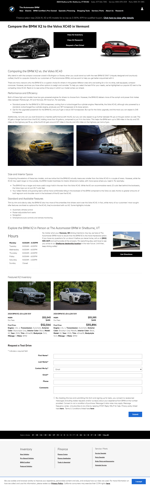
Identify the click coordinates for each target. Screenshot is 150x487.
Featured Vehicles (26, 466)
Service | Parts (98, 10)
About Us (110, 10)
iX (95, 435)
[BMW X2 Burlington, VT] (29, 48)
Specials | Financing (67, 10)
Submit (135, 414)
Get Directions (126, 254)
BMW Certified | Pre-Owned (45, 10)
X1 (33, 435)
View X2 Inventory (75, 35)
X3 (37, 435)
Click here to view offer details (119, 17)
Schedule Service (101, 465)
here (108, 483)
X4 (41, 435)
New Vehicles (24, 454)
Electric (28, 10)
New (21, 10)
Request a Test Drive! (75, 45)
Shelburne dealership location (68, 243)
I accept (139, 481)
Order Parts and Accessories (104, 461)
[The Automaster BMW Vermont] (126, 241)
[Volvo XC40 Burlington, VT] (120, 47)
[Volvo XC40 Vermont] (109, 145)
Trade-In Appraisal (64, 462)
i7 (92, 435)
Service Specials (100, 453)
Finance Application (64, 458)
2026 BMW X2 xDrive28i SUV (19, 314)
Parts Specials (100, 457)
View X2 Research (75, 40)
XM (99, 435)
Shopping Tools (83, 10)
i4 (85, 435)
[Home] (12, 9)
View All (106, 435)
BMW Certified (25, 462)
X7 (54, 435)
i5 (88, 435)
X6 (50, 435)
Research (119, 10)
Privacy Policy (57, 483)
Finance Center (63, 454)
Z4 (81, 435)
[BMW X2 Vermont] (41, 145)
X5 (46, 435)
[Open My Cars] (141, 9)
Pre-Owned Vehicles (27, 458)
